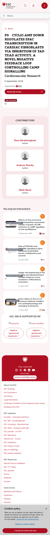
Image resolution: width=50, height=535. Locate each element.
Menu (10, 15)
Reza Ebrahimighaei (25, 140)
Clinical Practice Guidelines (14, 463)
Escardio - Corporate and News (16, 417)
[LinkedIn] (29, 370)
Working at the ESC (12, 407)
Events (6, 474)
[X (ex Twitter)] (21, 370)
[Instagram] (16, 370)
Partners (7, 502)
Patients (7, 499)
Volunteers (8, 495)
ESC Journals (9, 470)
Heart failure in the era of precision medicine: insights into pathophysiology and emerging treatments (31, 302)
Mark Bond (25, 189)
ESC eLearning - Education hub (16, 424)
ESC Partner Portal (11, 446)
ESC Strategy (9, 389)
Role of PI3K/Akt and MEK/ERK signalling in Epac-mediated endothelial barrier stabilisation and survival (30, 251)
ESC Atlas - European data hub (16, 428)
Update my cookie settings (25, 524)
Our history (8, 396)
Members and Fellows (13, 491)
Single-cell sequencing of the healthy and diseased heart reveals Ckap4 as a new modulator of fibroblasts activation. (31, 277)
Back (10, 28)
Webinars (8, 478)
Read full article (14, 92)
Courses (7, 481)
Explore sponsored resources (13, 333)
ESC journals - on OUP (13, 431)
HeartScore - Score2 (12, 439)
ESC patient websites (12, 453)
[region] (25, 520)
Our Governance (10, 392)
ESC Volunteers (10, 442)
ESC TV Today (10, 467)
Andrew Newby (25, 165)
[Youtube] (33, 370)
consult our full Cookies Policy (27, 519)
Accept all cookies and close (25, 530)
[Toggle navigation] (44, 5)
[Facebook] (25, 370)
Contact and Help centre (25, 377)
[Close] (46, 508)
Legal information (11, 400)
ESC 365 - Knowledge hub (14, 421)
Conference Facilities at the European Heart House (24, 403)
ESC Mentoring (10, 435)
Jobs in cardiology (11, 449)
